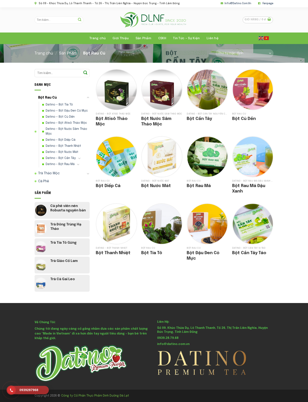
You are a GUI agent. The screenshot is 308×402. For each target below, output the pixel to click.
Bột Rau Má (199, 186)
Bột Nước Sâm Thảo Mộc (156, 121)
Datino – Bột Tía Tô (59, 104)
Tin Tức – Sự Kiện (186, 38)
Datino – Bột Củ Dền (60, 116)
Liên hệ (213, 38)
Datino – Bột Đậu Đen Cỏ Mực (67, 110)
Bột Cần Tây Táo (249, 253)
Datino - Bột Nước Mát (62, 152)
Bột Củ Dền (244, 119)
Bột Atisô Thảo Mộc (112, 121)
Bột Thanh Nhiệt (113, 253)
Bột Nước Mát (156, 186)
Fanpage (268, 3)
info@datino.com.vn (238, 3)
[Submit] (79, 19)
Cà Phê (43, 181)
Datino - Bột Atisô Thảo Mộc (66, 122)
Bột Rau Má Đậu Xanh (248, 189)
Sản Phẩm (68, 53)
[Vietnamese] (266, 37)
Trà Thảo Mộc (49, 173)
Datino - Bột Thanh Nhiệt (63, 145)
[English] (261, 37)
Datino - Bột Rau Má (60, 164)
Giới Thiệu (121, 38)
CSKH (162, 38)
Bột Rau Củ (47, 97)
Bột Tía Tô (151, 253)
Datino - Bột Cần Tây (61, 158)
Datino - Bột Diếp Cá (60, 139)
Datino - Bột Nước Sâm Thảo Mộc (66, 131)
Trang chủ (97, 38)
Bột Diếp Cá (108, 186)
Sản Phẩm (143, 38)
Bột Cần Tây (199, 119)
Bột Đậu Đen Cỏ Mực (203, 256)
